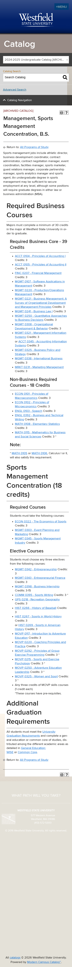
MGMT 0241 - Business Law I (34, 311)
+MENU (61, 6)
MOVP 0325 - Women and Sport (36, 676)
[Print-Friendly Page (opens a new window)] (62, 113)
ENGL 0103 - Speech (28, 411)
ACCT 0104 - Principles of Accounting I (40, 256)
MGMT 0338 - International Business (38, 358)
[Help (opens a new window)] (66, 113)
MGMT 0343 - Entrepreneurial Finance (40, 577)
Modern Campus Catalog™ (44, 962)
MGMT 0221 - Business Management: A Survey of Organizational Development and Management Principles (41, 302)
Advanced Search (14, 89)
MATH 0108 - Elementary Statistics (37, 424)
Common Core (27, 752)
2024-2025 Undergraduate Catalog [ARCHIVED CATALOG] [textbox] (37, 59)
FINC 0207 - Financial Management (38, 273)
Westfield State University (36, 20)
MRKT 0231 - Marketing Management (39, 367)
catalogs (15, 957)
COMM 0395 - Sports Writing (34, 595)
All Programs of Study (34, 147)
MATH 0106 (39, 453)
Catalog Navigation (19, 100)
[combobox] (36, 59)
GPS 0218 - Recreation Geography (37, 599)
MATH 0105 (19, 453)
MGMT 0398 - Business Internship (37, 586)
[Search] (65, 77)
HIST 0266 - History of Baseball (35, 608)
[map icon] (8, 818)
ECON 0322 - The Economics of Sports (40, 521)
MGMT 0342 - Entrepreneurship (36, 569)
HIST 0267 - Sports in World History (38, 616)
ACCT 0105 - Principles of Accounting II (40, 264)
